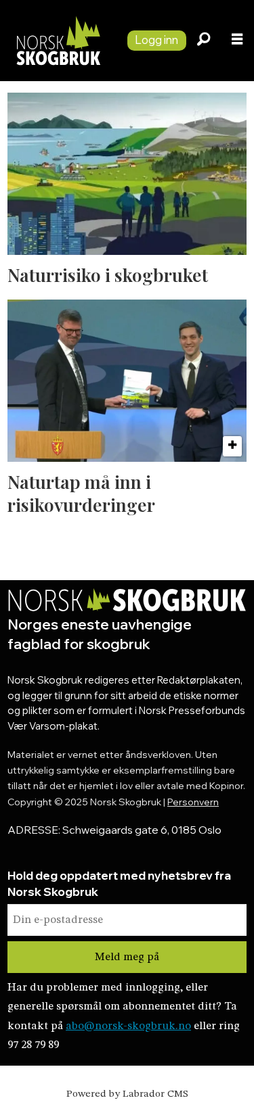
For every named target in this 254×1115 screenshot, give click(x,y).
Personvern (193, 801)
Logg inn (156, 39)
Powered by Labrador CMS (127, 1094)
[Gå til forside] (58, 40)
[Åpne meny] (237, 41)
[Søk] (203, 40)
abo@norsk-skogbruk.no (128, 1026)
